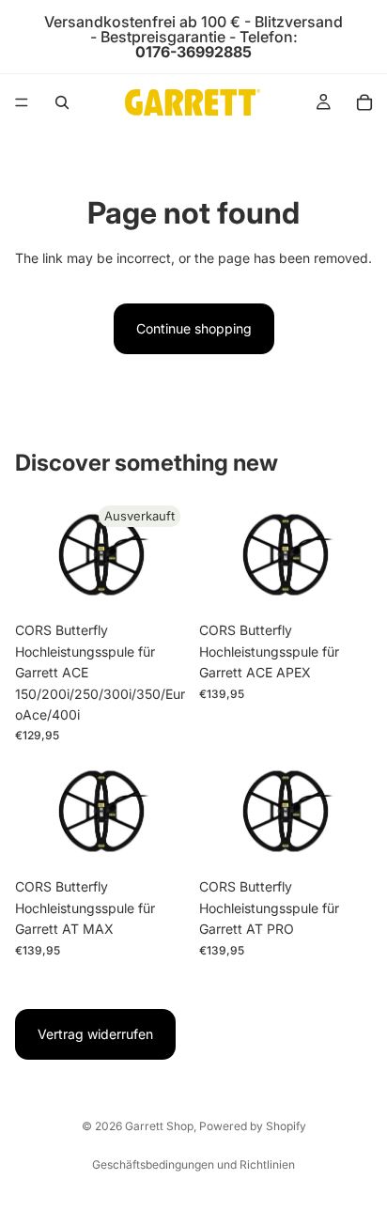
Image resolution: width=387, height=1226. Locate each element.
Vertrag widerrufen (95, 1034)
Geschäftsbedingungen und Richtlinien (193, 1164)
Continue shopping (194, 328)
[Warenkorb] (364, 102)
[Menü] (21, 102)
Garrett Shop (159, 1126)
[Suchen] (62, 102)
